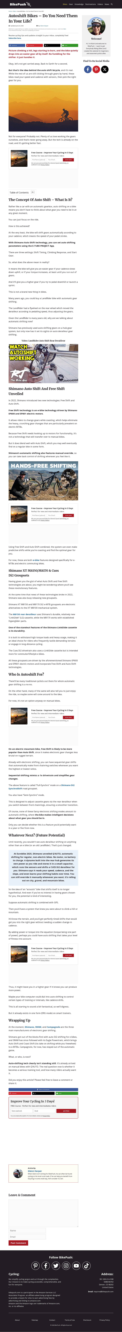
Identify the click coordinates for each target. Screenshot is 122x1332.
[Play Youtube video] (43, 363)
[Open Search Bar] (111, 4)
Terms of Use (70, 1320)
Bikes (65, 4)
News (107, 4)
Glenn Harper (44, 26)
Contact (52, 1320)
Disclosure (87, 1320)
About (17, 1320)
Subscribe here (15, 38)
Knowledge (79, 4)
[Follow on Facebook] (88, 69)
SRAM (38, 1026)
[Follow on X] (105, 69)
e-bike (36, 560)
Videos (100, 4)
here (65, 29)
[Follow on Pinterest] (96, 69)
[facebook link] (56, 1266)
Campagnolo (53, 1026)
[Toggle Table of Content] (32, 192)
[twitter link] (46, 1266)
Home (10, 11)
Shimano (29, 1026)
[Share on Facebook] (43, 1089)
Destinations (90, 4)
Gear (71, 4)
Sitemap (35, 1320)
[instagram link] (35, 1266)
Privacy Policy (46, 1116)
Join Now (66, 1111)
